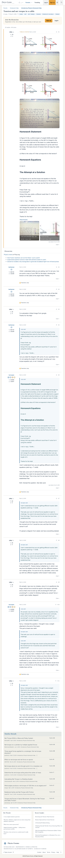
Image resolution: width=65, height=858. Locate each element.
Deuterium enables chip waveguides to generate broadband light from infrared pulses (33, 261)
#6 (58, 375)
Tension (38, 14)
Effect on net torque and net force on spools (18, 759)
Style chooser (8, 852)
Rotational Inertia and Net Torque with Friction (19, 792)
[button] (22, 2)
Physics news (8, 254)
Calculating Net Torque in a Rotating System (18, 779)
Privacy (53, 852)
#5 (58, 325)
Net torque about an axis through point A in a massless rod (23, 766)
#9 (58, 582)
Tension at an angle (48, 14)
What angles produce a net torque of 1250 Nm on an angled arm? (25, 785)
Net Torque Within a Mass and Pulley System (18, 738)
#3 (58, 289)
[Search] (61, 2)
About (44, 852)
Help (57, 852)
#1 (58, 32)
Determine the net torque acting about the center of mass (22, 772)
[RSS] (61, 852)
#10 (58, 604)
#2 (58, 267)
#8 (58, 540)
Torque (57, 14)
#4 (58, 309)
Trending (37, 2)
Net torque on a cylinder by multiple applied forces (20, 745)
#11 (58, 680)
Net (26, 14)
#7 (58, 498)
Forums (28, 2)
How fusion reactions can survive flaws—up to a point (23, 258)
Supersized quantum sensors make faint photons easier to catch (26, 259)
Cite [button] (57, 244)
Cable (21, 14)
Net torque (31, 14)
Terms (48, 852)
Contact (39, 852)
